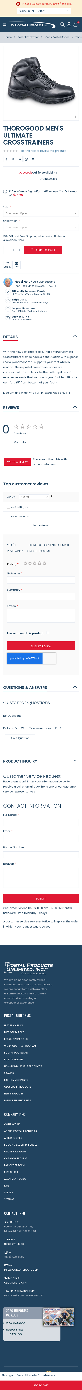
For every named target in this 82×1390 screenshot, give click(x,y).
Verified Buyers (19, 507)
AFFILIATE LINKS (13, 1138)
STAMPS (9, 1073)
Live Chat (41, 286)
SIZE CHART (11, 1172)
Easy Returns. (21, 316)
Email (33, 159)
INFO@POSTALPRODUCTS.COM (21, 1269)
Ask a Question (20, 738)
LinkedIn (20, 159)
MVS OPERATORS (14, 1032)
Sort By (11, 496)
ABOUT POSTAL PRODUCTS (20, 1131)
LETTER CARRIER (13, 1025)
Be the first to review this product (43, 151)
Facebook (6, 159)
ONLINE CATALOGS (15, 1151)
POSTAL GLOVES (14, 1059)
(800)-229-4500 (25, 286)
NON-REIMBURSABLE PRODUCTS (23, 1066)
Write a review (17, 462)
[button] (75, 117)
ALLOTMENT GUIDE (15, 1178)
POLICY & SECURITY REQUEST (21, 1144)
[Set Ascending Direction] (52, 496)
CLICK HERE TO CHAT (15, 1282)
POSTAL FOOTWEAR (16, 1052)
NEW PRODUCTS (14, 1093)
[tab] (41, 336)
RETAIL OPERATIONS (16, 1039)
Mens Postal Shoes (57, 37)
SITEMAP (9, 1199)
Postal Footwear (28, 37)
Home (8, 37)
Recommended (20, 516)
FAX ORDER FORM (14, 1165)
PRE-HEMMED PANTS (16, 1080)
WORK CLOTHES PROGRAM (20, 1045)
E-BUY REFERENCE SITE (17, 1100)
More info (20, 442)
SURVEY (8, 1192)
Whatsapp (26, 159)
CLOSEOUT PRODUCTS (17, 1086)
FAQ (6, 1185)
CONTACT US (12, 1124)
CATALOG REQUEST (16, 1158)
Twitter (13, 159)
